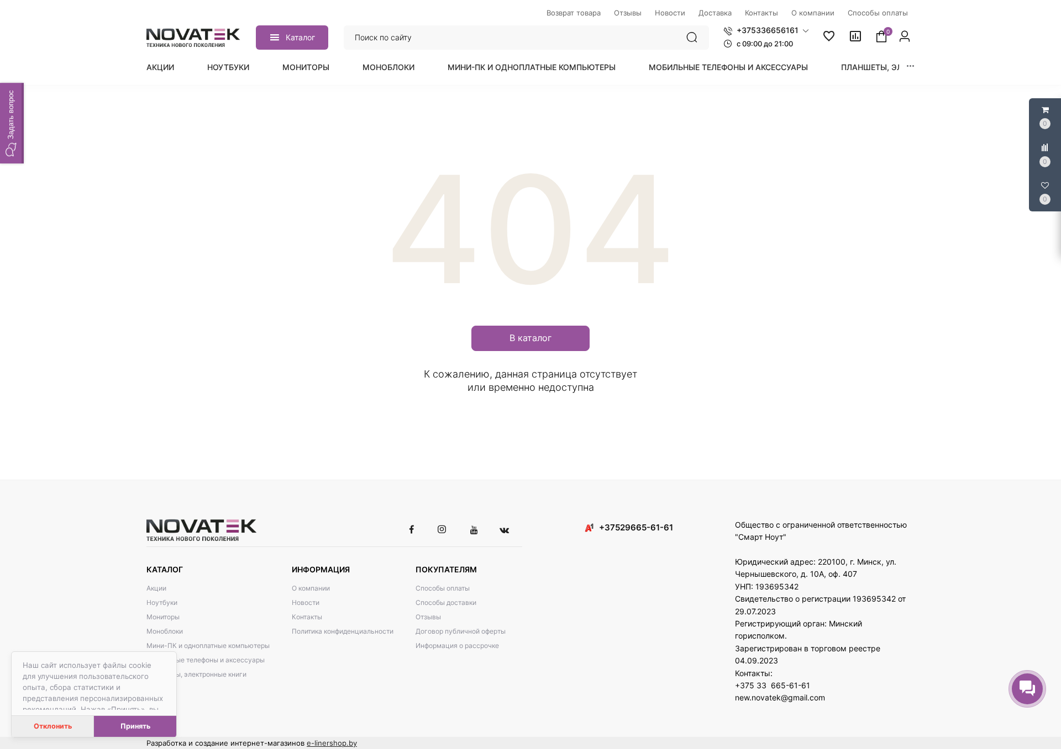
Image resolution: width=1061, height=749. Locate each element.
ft (148, 688)
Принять (135, 726)
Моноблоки (388, 67)
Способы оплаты (443, 588)
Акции (160, 67)
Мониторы (305, 67)
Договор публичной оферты (461, 631)
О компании (311, 588)
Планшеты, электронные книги (196, 674)
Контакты (307, 617)
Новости (305, 602)
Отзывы (428, 617)
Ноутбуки (228, 67)
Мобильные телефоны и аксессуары (728, 67)
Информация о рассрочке (457, 645)
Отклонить (53, 726)
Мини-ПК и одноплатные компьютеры (532, 67)
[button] (766, 30)
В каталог (530, 337)
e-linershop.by (332, 743)
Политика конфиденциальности (342, 631)
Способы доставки (446, 602)
